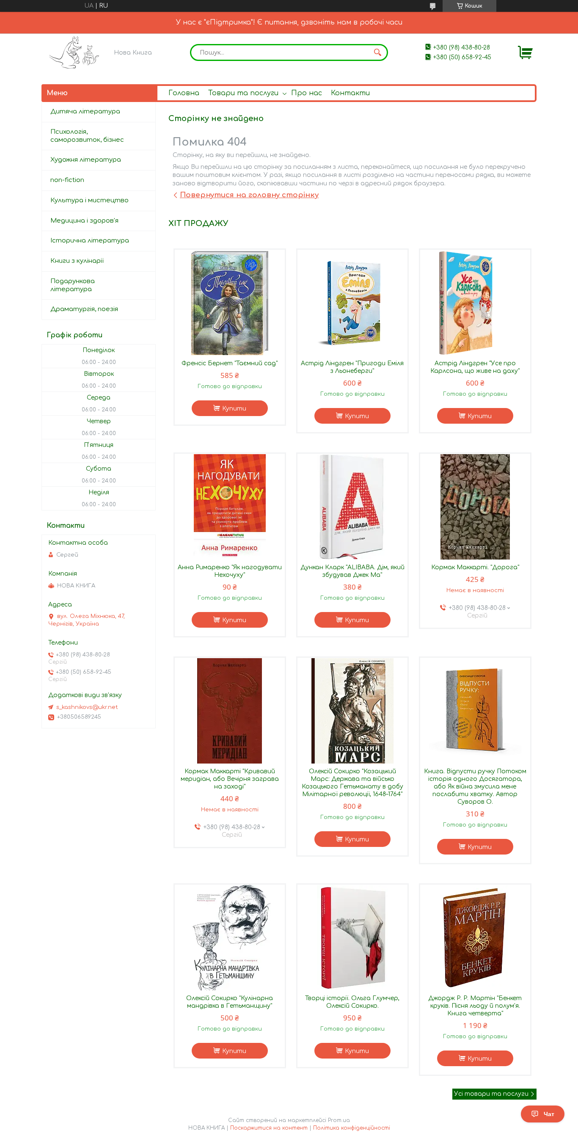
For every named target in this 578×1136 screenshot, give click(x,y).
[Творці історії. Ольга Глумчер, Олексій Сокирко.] (352, 937)
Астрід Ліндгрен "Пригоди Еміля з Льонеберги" (352, 367)
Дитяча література (85, 111)
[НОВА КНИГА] (75, 52)
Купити (234, 408)
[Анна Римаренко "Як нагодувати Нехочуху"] (230, 507)
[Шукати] (377, 52)
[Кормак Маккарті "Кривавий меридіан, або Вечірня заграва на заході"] (230, 711)
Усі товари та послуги (491, 1094)
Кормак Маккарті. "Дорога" (475, 567)
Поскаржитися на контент (269, 1128)
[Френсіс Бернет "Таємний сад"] (230, 303)
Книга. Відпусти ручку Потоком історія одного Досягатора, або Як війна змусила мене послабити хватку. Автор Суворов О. (475, 786)
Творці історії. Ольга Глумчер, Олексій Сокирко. (352, 1002)
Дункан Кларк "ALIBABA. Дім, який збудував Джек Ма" (352, 571)
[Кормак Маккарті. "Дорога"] (475, 507)
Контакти (350, 93)
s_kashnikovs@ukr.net (87, 707)
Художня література (85, 159)
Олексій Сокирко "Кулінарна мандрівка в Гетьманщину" (229, 1002)
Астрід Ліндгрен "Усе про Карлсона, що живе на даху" (475, 367)
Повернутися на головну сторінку (249, 195)
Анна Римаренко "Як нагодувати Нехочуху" (230, 571)
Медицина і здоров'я (84, 220)
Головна (183, 93)
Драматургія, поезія (84, 309)
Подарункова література (72, 285)
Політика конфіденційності (351, 1128)
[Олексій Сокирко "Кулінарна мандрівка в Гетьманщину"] (230, 937)
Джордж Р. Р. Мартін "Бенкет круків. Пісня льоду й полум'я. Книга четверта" (475, 1006)
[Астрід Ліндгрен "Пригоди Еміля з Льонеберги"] (352, 303)
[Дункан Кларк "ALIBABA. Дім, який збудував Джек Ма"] (352, 507)
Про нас (306, 93)
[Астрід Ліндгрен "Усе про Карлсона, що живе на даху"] (475, 303)
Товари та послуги (243, 93)
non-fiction (67, 180)
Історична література (89, 240)
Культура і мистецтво (89, 200)
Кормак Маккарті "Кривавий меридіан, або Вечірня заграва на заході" (230, 779)
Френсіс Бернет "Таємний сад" (230, 363)
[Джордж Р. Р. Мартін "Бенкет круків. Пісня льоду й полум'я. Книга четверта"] (475, 937)
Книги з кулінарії (77, 261)
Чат (549, 1114)
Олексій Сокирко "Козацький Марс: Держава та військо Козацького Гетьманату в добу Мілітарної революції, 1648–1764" (352, 782)
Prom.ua (339, 1120)
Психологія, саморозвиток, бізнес (87, 135)
